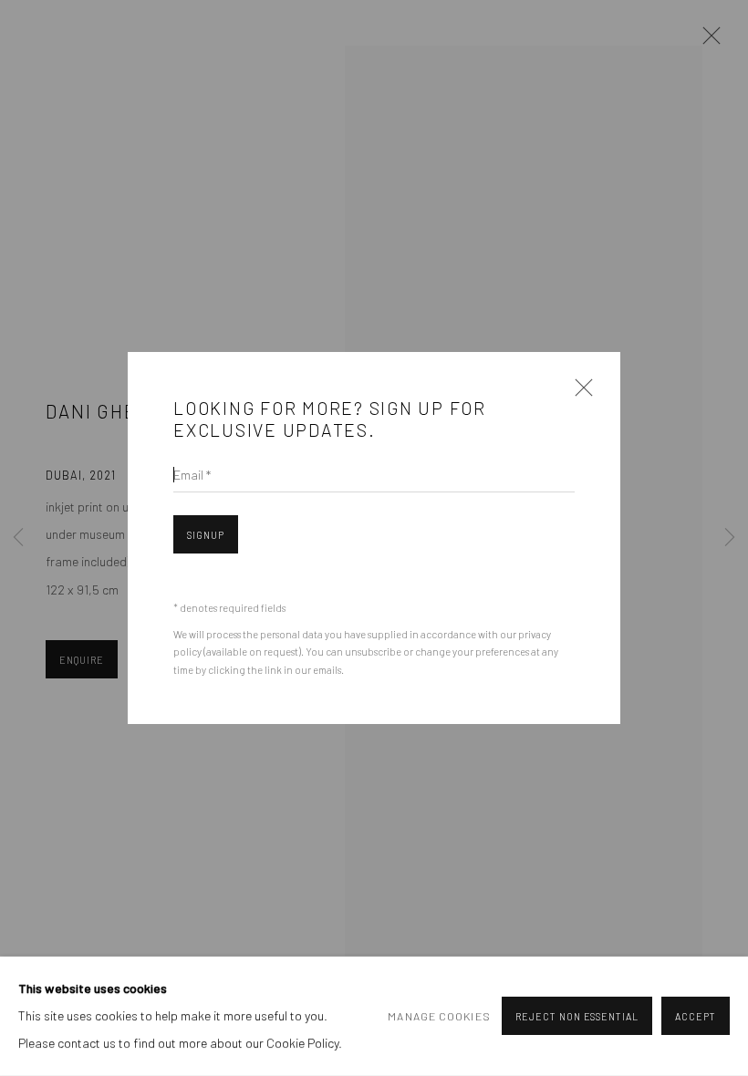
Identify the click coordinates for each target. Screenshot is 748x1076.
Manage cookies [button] (439, 1016)
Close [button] (579, 393)
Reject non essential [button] (577, 1017)
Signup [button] (205, 535)
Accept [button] (695, 1017)
